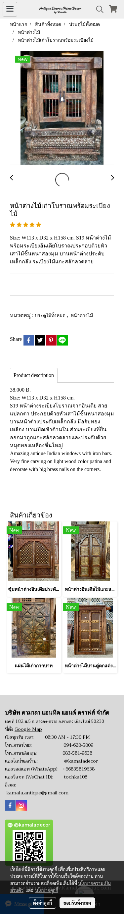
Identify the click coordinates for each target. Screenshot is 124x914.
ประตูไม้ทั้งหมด (51, 315)
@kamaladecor (81, 761)
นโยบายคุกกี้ (46, 890)
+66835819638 (78, 769)
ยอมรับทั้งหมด (77, 903)
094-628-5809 (78, 745)
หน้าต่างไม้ (82, 315)
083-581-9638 (77, 753)
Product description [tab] (34, 375)
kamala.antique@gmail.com (37, 793)
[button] (97, 9)
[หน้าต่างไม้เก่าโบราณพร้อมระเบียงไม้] (62, 108)
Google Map (28, 729)
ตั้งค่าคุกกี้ (42, 903)
